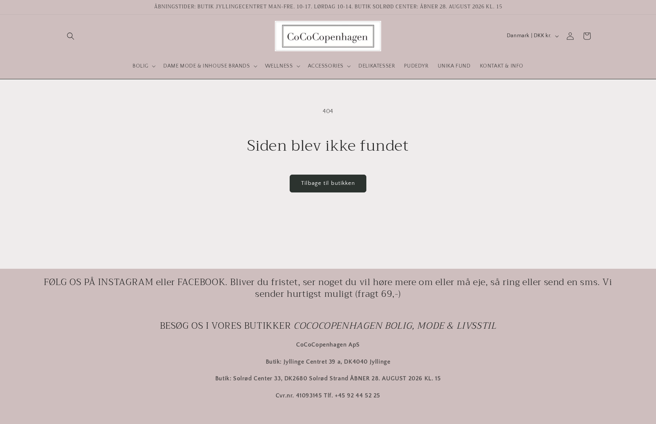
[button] (70, 36)
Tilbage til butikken (328, 183)
